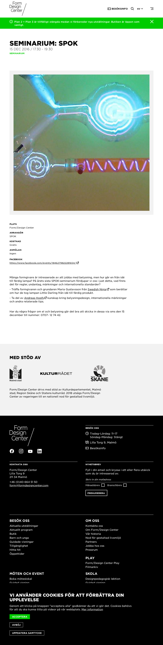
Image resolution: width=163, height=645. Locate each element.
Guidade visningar (22, 541)
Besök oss (19, 520)
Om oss (92, 520)
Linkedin (39, 451)
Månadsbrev (92, 485)
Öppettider (17, 553)
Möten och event (27, 573)
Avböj (16, 624)
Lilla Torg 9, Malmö (103, 442)
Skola (91, 573)
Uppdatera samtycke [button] (27, 633)
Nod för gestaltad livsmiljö (103, 537)
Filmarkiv (91, 566)
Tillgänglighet (19, 545)
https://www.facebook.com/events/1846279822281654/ (43, 262)
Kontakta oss (94, 525)
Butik (13, 533)
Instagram (21, 451)
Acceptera (19, 616)
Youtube (30, 451)
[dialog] (81, 614)
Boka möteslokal (21, 578)
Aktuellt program (21, 529)
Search (132, 8)
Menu (151, 8)
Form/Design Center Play (102, 562)
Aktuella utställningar (24, 525)
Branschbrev (114, 485)
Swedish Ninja (97, 289)
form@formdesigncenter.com (29, 485)
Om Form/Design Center (101, 529)
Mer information (92, 609)
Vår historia (93, 533)
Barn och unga (19, 537)
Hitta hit (15, 549)
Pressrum (91, 549)
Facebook (12, 451)
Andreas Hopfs (34, 297)
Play (90, 558)
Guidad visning (19, 582)
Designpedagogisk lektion (102, 578)
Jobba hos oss (94, 545)
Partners (91, 541)
